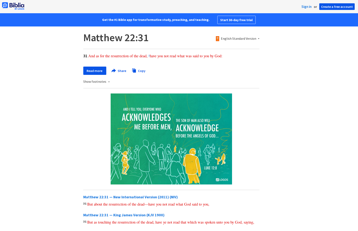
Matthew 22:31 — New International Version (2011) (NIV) (130, 197)
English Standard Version (238, 39)
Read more (95, 71)
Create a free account (337, 7)
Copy (141, 70)
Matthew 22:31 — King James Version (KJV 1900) (123, 215)
